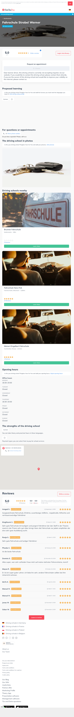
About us (5, 649)
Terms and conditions (8, 668)
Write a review (34, 53)
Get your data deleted (8, 661)
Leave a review (36, 617)
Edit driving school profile (17, 94)
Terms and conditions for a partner (12, 670)
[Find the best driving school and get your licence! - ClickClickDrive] (8, 10)
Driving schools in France (15, 626)
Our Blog (5, 680)
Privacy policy (6, 672)
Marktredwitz (8, 18)
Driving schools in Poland (15, 630)
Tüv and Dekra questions (11, 701)
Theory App (6, 693)
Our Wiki (5, 682)
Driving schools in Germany (16, 623)
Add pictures (50, 145)
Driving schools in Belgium (15, 633)
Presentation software (10, 696)
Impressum (5, 665)
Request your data (7, 663)
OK (70, 3)
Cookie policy (18, 3)
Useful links (6, 685)
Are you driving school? (7, 14)
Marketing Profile (8, 690)
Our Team (6, 652)
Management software (10, 699)
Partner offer (7, 688)
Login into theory (63, 53)
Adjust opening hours (56, 373)
